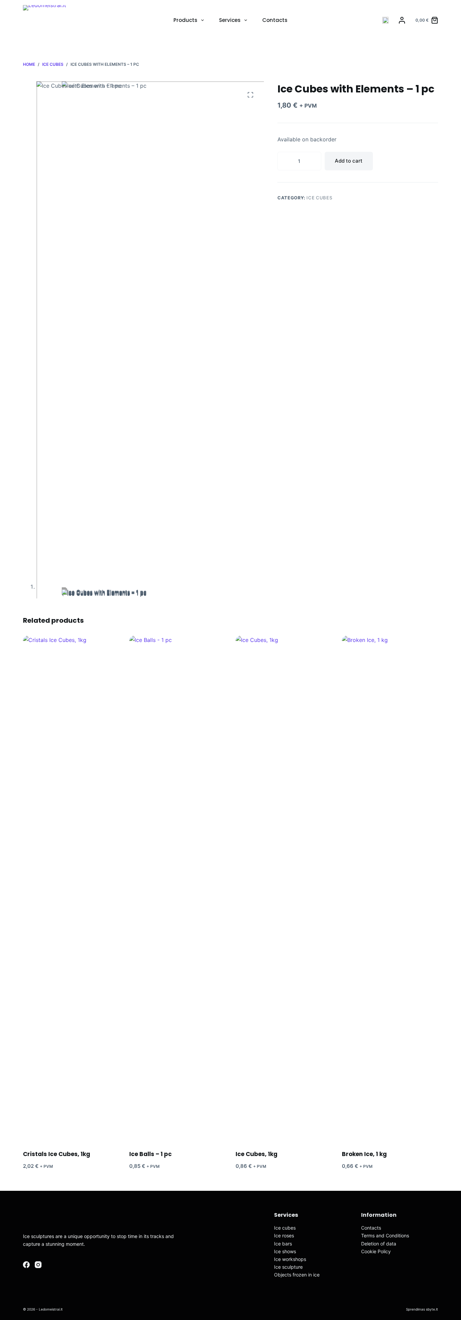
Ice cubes (285, 1228)
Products (185, 20)
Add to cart (348, 161)
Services (230, 20)
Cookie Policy (376, 1251)
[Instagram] (38, 1264)
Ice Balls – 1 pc (150, 1154)
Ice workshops (290, 1259)
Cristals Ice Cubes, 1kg (56, 1154)
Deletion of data (378, 1243)
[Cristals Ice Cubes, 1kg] (71, 889)
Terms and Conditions (385, 1235)
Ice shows (285, 1251)
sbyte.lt (432, 1309)
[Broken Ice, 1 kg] (390, 889)
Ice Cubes (319, 197)
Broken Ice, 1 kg (364, 1154)
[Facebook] (26, 1264)
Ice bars (283, 1243)
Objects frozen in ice (297, 1274)
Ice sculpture (288, 1267)
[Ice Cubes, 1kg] (284, 889)
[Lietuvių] (385, 20)
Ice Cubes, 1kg (256, 1154)
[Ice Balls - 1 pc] (177, 889)
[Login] (402, 20)
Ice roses (284, 1235)
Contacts (275, 20)
